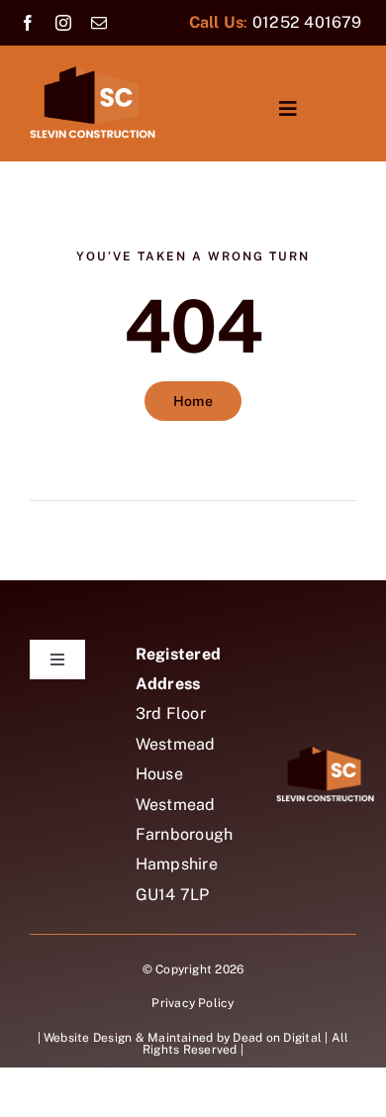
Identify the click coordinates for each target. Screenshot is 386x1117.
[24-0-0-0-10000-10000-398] (92, 72)
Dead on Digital (277, 1038)
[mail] (99, 23)
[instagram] (63, 23)
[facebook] (28, 23)
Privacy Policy (192, 1003)
